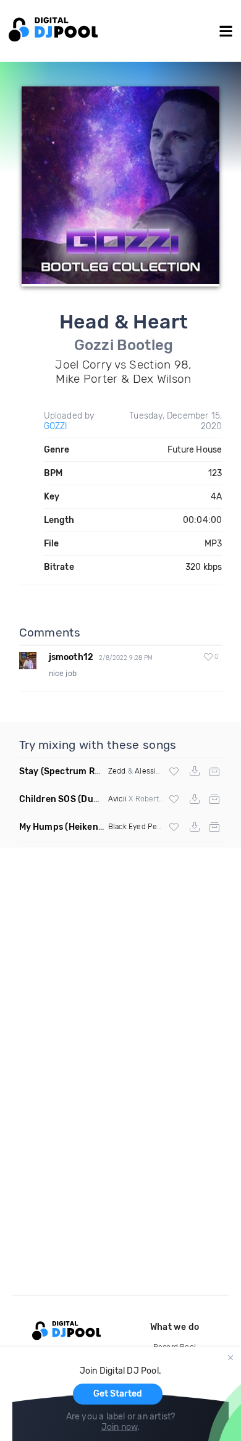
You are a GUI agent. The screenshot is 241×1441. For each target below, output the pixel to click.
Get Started (117, 1394)
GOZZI (56, 426)
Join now (119, 1427)
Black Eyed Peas (136, 826)
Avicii (117, 799)
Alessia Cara (156, 771)
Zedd (117, 771)
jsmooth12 (71, 657)
